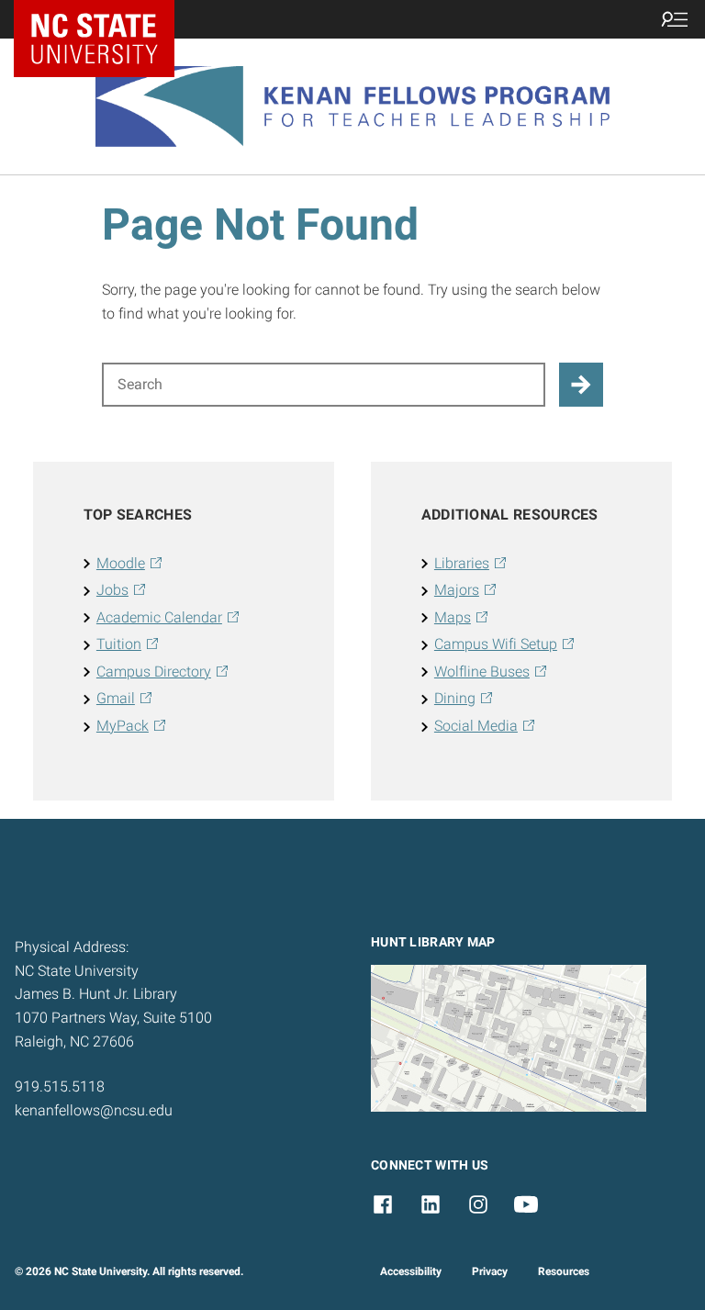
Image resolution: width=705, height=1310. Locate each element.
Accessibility (411, 1271)
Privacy (490, 1271)
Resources (563, 1271)
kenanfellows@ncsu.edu (94, 1110)
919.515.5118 (60, 1086)
